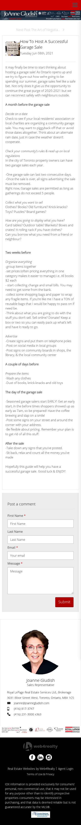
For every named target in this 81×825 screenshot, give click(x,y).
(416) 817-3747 (24, 709)
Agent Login (65, 769)
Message (14, 563)
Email (12, 547)
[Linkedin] (40, 757)
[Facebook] (32, 757)
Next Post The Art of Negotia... (38, 30)
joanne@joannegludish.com (31, 703)
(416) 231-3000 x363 (27, 714)
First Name (16, 515)
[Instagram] (49, 757)
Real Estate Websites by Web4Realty (31, 769)
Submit (64, 601)
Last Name (15, 531)
